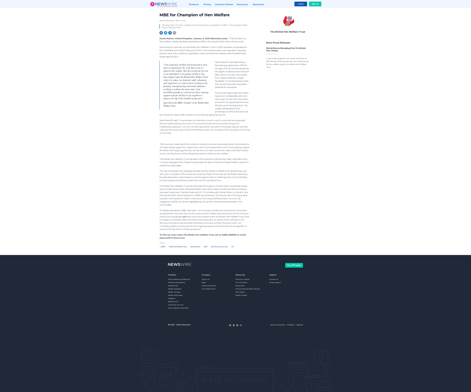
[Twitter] (234, 325)
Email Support (275, 282)
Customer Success (175, 305)
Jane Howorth (195, 247)
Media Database (175, 289)
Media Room (173, 302)
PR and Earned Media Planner (248, 289)
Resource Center (243, 279)
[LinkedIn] (237, 325)
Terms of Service (277, 325)
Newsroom (240, 286)
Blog (204, 282)
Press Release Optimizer (178, 308)
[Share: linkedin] (170, 33)
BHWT (163, 247)
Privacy (290, 325)
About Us (205, 279)
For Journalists (241, 282)
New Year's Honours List (219, 247)
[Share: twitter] (165, 33)
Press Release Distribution (179, 279)
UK (232, 247)
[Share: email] (174, 33)
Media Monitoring (175, 295)
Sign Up (315, 4)
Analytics (171, 298)
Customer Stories (209, 286)
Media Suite (173, 286)
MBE (205, 247)
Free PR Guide (294, 265)
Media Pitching (174, 292)
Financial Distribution (176, 282)
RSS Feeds (240, 292)
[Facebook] (230, 325)
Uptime (299, 325)
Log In (301, 4)
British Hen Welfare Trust (178, 247)
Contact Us (273, 279)
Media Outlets (241, 295)
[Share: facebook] (161, 33)
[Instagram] (241, 325)
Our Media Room (209, 289)
